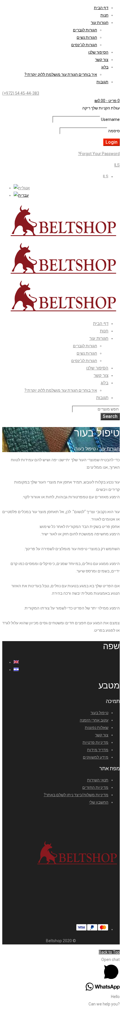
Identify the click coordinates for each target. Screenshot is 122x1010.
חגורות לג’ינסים (84, 44)
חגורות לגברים (85, 30)
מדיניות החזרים (95, 787)
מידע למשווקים (95, 757)
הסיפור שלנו (98, 52)
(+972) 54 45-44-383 (20, 93)
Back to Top (109, 952)
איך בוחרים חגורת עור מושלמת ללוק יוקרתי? (60, 74)
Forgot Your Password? (99, 153)
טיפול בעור (99, 712)
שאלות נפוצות (96, 727)
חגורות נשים (87, 37)
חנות (104, 15)
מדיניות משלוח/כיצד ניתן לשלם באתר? (76, 794)
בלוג (104, 67)
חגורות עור (99, 22)
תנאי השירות (97, 780)
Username (110, 119)
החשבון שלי (98, 802)
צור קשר (101, 59)
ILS (117, 165)
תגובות (102, 82)
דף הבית (101, 7)
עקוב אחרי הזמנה (94, 720)
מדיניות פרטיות (95, 742)
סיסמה (114, 131)
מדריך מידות (97, 749)
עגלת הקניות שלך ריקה (101, 108)
